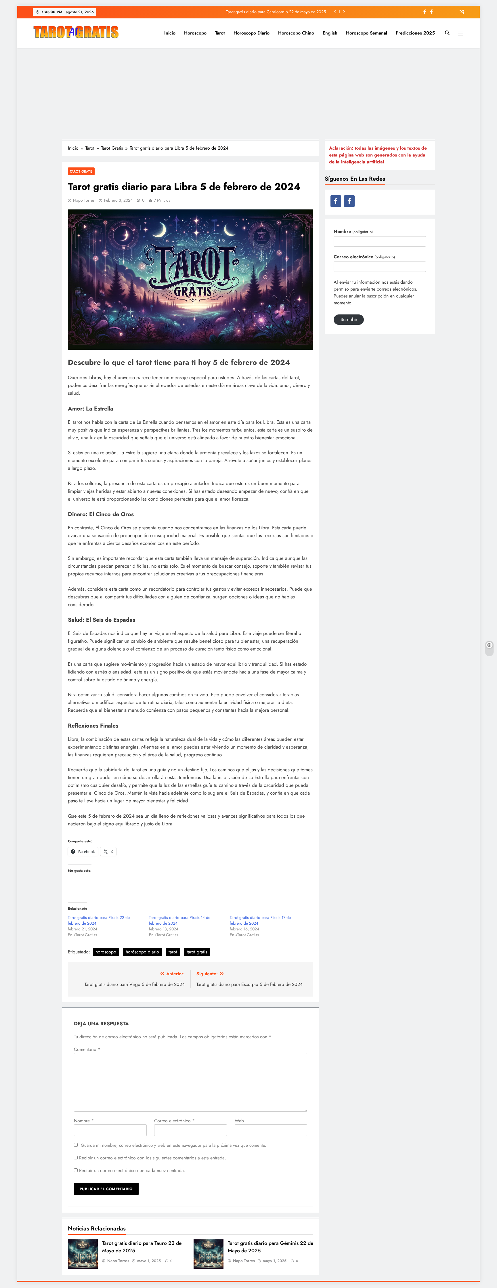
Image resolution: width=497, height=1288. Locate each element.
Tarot (220, 33)
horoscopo (105, 952)
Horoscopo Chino (296, 33)
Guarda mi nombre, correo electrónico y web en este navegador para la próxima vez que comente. (173, 1145)
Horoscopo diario (251, 33)
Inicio (169, 33)
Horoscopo (195, 33)
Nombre (84, 1120)
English (330, 33)
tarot (173, 952)
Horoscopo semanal (366, 33)
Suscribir (349, 319)
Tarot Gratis (81, 171)
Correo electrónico (174, 1120)
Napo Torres (84, 200)
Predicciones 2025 (415, 33)
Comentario (87, 1049)
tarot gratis (197, 952)
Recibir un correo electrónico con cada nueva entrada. (132, 1170)
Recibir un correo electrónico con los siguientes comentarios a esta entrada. (152, 1158)
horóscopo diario (142, 952)
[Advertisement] (248, 94)
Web (239, 1120)
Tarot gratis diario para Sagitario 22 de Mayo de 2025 (279, 14)
